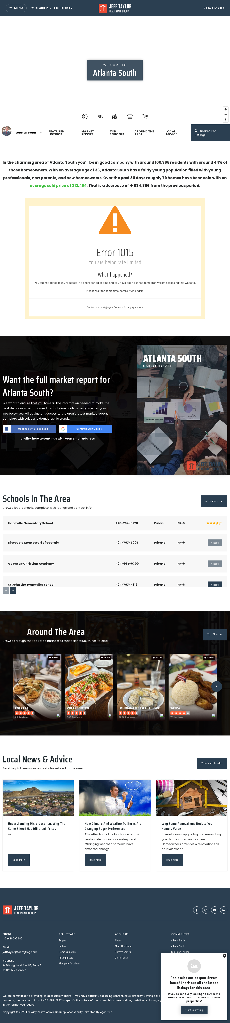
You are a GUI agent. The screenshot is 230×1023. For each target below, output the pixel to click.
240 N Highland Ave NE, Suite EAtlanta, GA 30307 (22, 968)
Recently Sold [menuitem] (66, 958)
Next (216, 686)
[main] (115, 452)
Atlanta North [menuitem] (178, 940)
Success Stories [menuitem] (123, 952)
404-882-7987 (214, 8)
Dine (215, 634)
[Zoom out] (225, 114)
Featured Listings (56, 132)
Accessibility (75, 1012)
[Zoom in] (225, 109)
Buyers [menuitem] (62, 940)
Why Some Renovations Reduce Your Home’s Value (188, 826)
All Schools (211, 501)
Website (215, 585)
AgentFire (106, 1012)
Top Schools (117, 132)
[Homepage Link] (115, 8)
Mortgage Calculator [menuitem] (69, 963)
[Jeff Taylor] (6, 130)
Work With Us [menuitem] (40, 8)
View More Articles (212, 763)
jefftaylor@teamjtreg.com (20, 952)
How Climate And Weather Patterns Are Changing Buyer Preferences (113, 826)
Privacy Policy (36, 1012)
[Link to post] (38, 798)
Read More (19, 860)
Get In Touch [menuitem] (121, 958)
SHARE (55, 657)
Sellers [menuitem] (62, 946)
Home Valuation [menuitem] (67, 952)
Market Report (87, 132)
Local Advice (171, 132)
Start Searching (194, 1010)
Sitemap (60, 1012)
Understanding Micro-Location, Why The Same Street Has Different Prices (36, 826)
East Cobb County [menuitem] (180, 952)
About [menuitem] (118, 940)
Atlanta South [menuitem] (178, 946)
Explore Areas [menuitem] (63, 8)
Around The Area (144, 132)
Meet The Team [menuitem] (123, 946)
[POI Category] (84, 116)
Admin (50, 1012)
